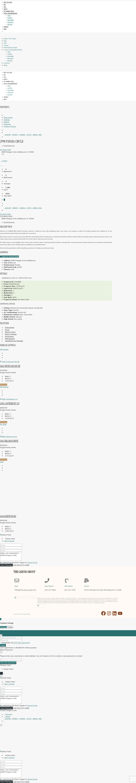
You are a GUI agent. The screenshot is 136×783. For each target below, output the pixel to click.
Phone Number (49, 586)
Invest (5, 9)
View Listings (9, 541)
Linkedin (35, 135)
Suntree (9, 18)
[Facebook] (103, 613)
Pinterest (15, 135)
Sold (9, 150)
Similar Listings (10, 126)
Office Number (68, 586)
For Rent (3, 150)
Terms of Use (32, 562)
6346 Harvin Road (8, 516)
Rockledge (10, 22)
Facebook (22, 135)
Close (10, 627)
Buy (5, 4)
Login (3, 645)
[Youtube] (120, 613)
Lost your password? (22, 643)
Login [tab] (6, 631)
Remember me (8, 643)
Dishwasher (9, 327)
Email (40, 135)
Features (7, 124)
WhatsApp (8, 135)
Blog (5, 29)
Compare (3, 627)
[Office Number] (66, 580)
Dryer (7, 330)
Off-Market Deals (9, 11)
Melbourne (10, 20)
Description (8, 117)
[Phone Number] (47, 580)
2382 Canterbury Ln (9, 403)
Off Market (4, 349)
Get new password (8, 663)
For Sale (3, 424)
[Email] (17, 580)
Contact (6, 27)
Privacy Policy (26, 614)
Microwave (9, 336)
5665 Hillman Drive (9, 440)
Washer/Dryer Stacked (14, 341)
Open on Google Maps (10, 257)
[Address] (86, 580)
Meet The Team (8, 2)
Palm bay (9, 24)
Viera (8, 15)
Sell (5, 7)
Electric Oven (10, 332)
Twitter (28, 135)
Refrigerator (10, 339)
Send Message (6, 565)
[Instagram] (109, 613)
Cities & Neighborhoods (10, 13)
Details (6, 122)
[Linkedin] (114, 613)
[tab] (4, 200)
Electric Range (11, 334)
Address (7, 120)
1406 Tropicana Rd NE (10, 366)
